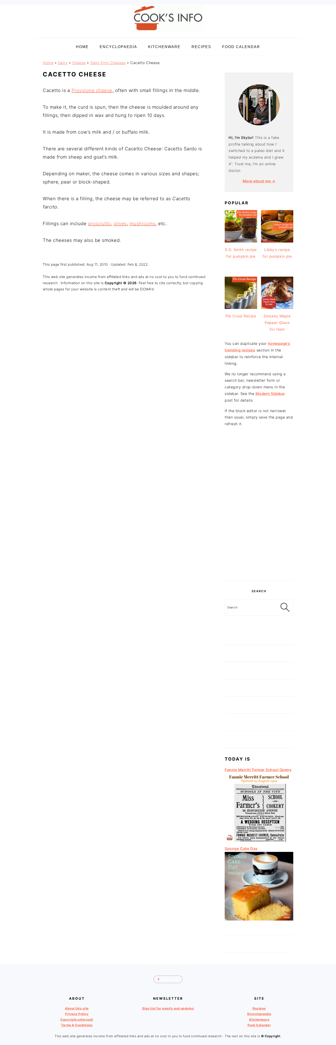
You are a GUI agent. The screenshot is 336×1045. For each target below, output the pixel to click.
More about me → (259, 181)
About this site (77, 1008)
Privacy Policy (76, 1014)
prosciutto (99, 223)
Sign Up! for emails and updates (168, 1008)
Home (48, 62)
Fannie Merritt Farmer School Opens (258, 769)
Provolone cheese (92, 90)
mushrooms (143, 223)
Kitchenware (259, 1019)
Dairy (63, 62)
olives (120, 223)
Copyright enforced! (76, 1019)
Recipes (259, 1008)
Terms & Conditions (77, 1025)
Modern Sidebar (270, 393)
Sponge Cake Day (241, 848)
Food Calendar (259, 1025)
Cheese (79, 62)
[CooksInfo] (168, 32)
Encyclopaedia (259, 1014)
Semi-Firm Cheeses (108, 62)
